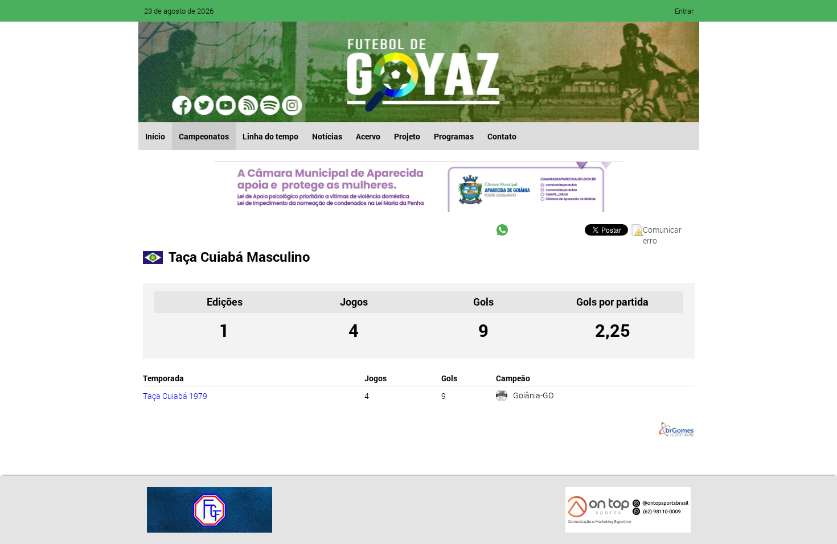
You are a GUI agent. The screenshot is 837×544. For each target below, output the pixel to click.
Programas (454, 136)
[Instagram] (291, 105)
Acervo (368, 136)
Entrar (684, 11)
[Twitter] (204, 105)
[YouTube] (226, 105)
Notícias (327, 136)
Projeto (407, 136)
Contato (501, 136)
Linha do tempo (270, 136)
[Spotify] (248, 105)
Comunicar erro (662, 230)
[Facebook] (183, 105)
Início (155, 136)
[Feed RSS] (269, 105)
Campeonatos (204, 136)
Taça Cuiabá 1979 (175, 395)
